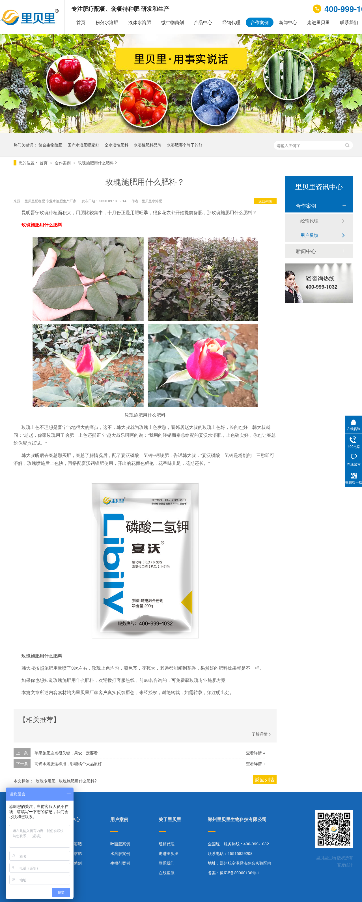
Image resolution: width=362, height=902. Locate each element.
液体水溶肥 (139, 22)
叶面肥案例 (120, 843)
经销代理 (231, 22)
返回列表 (265, 201)
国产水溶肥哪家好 (83, 145)
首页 (80, 22)
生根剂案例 (120, 863)
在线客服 (166, 872)
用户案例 (119, 819)
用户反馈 (309, 235)
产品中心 (203, 22)
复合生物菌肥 (50, 145)
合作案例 (260, 22)
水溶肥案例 (120, 853)
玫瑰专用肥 (45, 781)
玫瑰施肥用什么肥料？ (98, 162)
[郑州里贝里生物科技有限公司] (30, 23)
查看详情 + (255, 753)
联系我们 (166, 863)
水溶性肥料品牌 (147, 145)
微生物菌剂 (172, 22)
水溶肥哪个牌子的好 (184, 145)
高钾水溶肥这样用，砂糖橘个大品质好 (68, 763)
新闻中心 (288, 22)
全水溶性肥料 (116, 145)
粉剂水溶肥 (107, 22)
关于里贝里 (170, 819)
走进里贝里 (318, 22)
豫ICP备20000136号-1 (240, 872)
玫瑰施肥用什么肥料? (78, 781)
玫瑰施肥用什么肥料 (41, 224)
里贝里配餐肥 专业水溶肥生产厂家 (51, 200)
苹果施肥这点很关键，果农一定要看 (66, 753)
